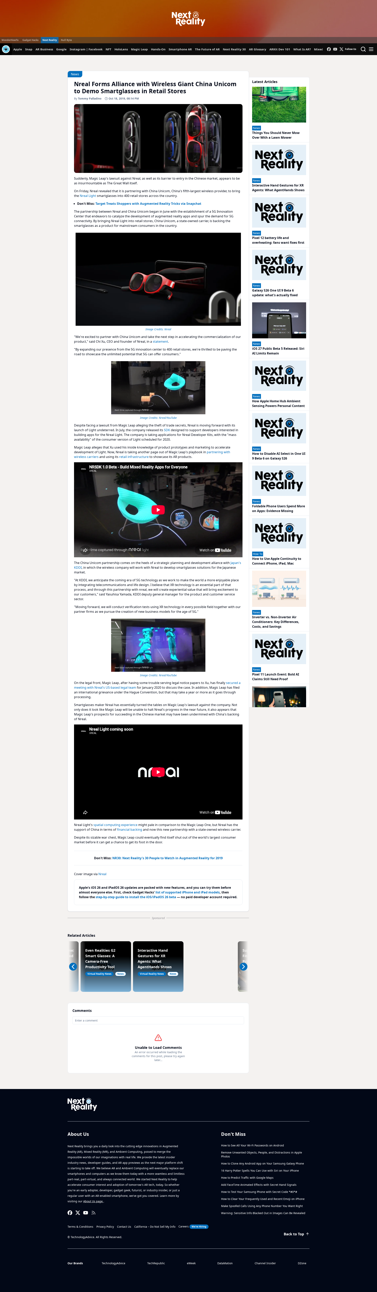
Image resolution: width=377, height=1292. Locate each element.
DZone (302, 1263)
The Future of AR (207, 49)
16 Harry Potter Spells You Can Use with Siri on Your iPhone (260, 1170)
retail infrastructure (134, 457)
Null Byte (66, 40)
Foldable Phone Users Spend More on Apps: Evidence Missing (278, 508)
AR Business (44, 49)
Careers (192, 1226)
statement (160, 341)
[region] (158, 281)
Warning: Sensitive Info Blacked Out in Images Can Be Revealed (263, 1213)
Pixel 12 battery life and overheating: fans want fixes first (278, 240)
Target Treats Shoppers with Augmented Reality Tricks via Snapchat (148, 203)
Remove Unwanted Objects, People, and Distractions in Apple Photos (261, 1154)
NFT (108, 49)
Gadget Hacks (30, 40)
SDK (167, 430)
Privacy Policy (105, 1226)
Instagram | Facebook (86, 49)
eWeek (191, 1263)
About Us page (93, 1201)
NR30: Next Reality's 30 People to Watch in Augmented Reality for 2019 (167, 858)
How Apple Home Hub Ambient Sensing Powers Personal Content (278, 403)
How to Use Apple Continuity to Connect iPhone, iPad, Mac (276, 561)
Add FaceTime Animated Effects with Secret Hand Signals (258, 1185)
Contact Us (124, 1226)
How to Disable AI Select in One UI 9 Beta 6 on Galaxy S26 (278, 456)
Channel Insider (265, 1263)
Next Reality (49, 40)
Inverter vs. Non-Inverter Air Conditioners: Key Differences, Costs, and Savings (275, 622)
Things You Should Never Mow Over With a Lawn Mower (276, 135)
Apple (17, 49)
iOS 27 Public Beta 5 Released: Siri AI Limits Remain (278, 350)
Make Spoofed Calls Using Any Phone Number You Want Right (262, 1206)
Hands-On (158, 49)
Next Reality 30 (234, 49)
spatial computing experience (115, 825)
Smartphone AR (180, 49)
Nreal (167, 329)
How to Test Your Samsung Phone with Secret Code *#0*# (259, 1192)
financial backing (129, 829)
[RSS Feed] (93, 1212)
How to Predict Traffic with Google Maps (247, 1177)
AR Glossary (257, 49)
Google (61, 49)
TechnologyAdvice (113, 1263)
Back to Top (294, 1234)
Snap (28, 49)
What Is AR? (302, 49)
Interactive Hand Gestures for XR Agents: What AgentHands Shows (278, 187)
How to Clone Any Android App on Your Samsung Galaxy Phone (262, 1163)
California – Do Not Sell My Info (154, 1226)
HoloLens (121, 49)
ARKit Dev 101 (279, 49)
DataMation (225, 1263)
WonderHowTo (10, 40)
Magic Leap (139, 49)
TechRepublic (156, 1263)
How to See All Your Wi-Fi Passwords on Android (252, 1145)
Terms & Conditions (80, 1226)
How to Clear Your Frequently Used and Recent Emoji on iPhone (263, 1199)
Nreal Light (88, 196)
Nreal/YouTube (168, 418)
